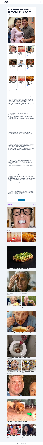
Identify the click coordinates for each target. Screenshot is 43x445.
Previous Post (9, 204)
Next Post (34, 204)
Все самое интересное (6, 2)
